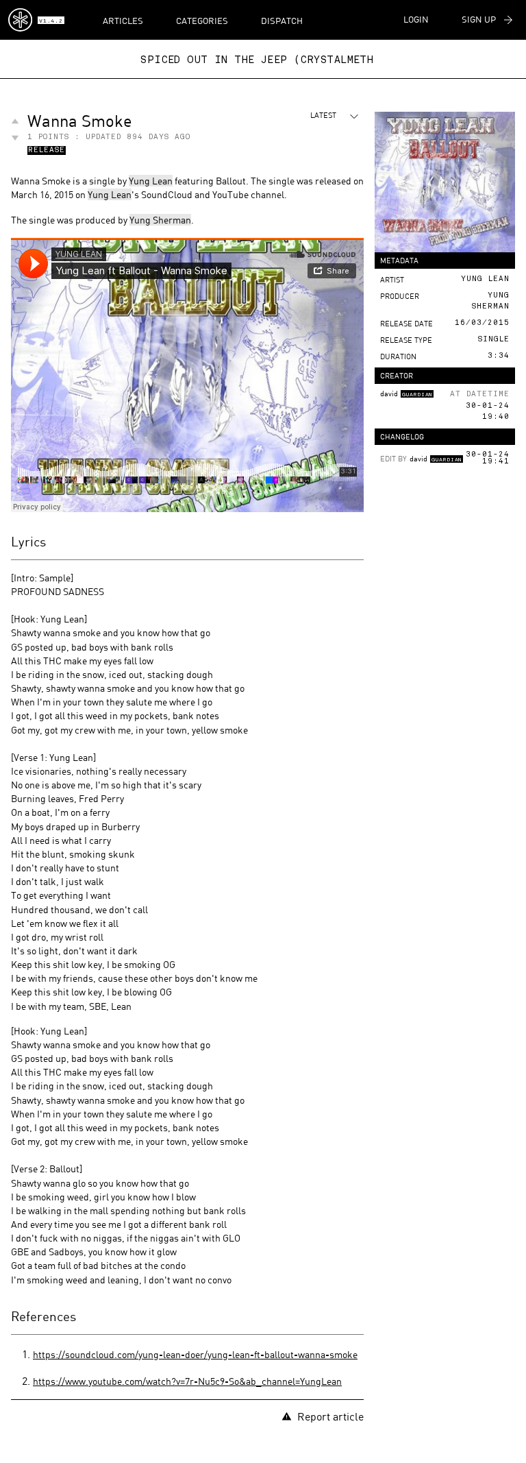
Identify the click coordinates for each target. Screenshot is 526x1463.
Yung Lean (151, 180)
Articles (123, 20)
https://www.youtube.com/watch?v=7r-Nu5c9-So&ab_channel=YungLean (187, 1381)
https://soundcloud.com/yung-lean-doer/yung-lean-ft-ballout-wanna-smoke (195, 1354)
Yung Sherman (160, 220)
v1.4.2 (50, 21)
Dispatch (282, 20)
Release (46, 150)
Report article (330, 1416)
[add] (15, 121)
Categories (202, 20)
